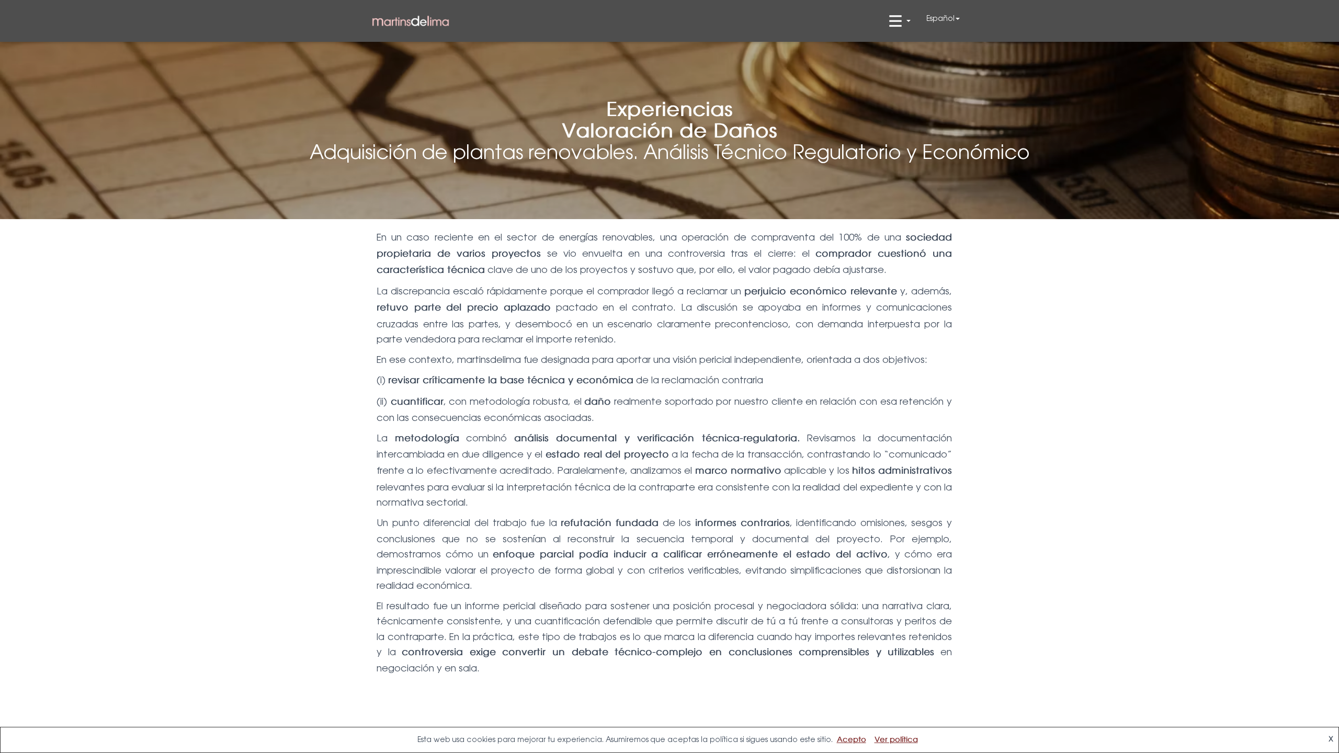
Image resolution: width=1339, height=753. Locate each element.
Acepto (851, 740)
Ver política (896, 740)
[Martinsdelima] (411, 21)
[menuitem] (943, 18)
